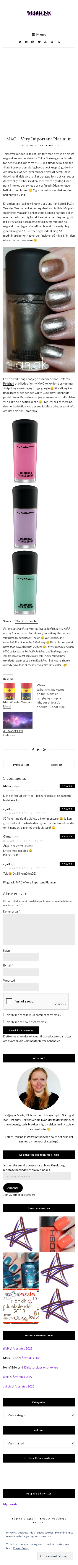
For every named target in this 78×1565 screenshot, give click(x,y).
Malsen (8, 786)
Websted (9, 980)
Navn (7, 950)
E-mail (8, 965)
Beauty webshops (53, 1518)
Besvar (67, 786)
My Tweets (10, 1504)
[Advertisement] (39, 88)
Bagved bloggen (24, 1518)
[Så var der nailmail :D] (57, 1270)
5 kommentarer (50, 145)
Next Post (56, 764)
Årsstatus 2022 (22, 1377)
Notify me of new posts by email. (27, 1022)
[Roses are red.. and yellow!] (57, 1306)
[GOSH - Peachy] (57, 1234)
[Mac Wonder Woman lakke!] (17, 691)
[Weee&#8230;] (53, 696)
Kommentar (11, 911)
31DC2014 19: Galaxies (13, 733)
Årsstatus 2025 (22, 1348)
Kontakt (39, 1522)
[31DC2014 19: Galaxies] (17, 720)
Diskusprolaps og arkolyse (41, 1367)
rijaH (6, 809)
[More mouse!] (21, 1234)
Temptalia (30, 411)
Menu (41, 34)
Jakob (7, 1386)
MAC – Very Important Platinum (36, 882)
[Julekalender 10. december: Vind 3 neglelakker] (21, 1306)
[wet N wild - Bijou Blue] (21, 1270)
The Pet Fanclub (26, 621)
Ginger (8, 836)
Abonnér (12, 1187)
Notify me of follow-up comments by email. (34, 1015)
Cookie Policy (21, 1548)
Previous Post (21, 764)
